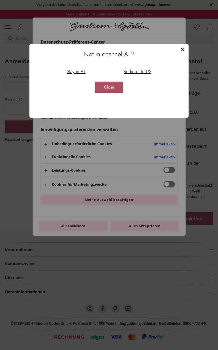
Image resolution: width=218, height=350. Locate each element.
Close (109, 87)
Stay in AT (76, 71)
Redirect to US (137, 71)
